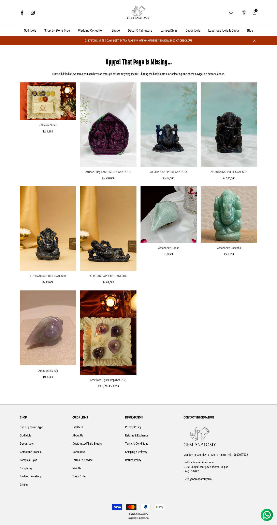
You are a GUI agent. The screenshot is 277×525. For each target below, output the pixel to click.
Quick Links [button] (80, 417)
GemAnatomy (142, 514)
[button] (231, 12)
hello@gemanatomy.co (198, 479)
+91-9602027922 (238, 455)
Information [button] (134, 417)
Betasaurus (144, 518)
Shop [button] (23, 417)
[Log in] (244, 12)
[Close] (254, 40)
